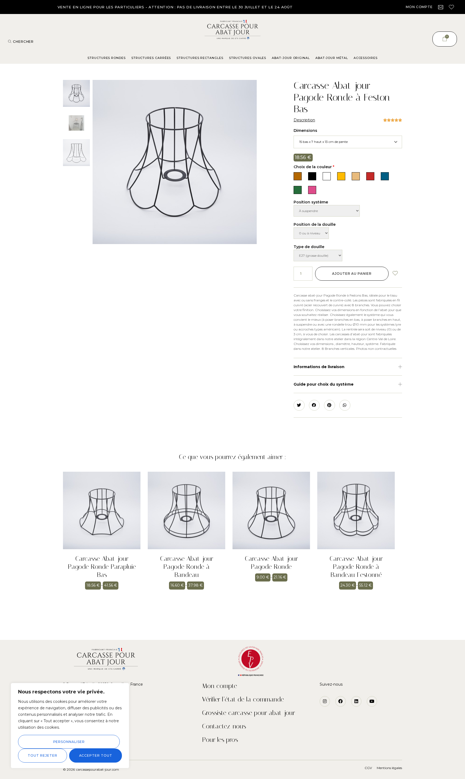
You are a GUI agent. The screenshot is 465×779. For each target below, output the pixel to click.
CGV (368, 768)
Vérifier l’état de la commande (243, 699)
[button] (419, 7)
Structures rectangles (200, 58)
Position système (311, 202)
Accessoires (366, 58)
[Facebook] (340, 701)
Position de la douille (315, 224)
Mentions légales (389, 768)
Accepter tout (95, 755)
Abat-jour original (291, 58)
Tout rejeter (42, 755)
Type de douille (309, 246)
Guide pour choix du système (324, 384)
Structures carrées (151, 58)
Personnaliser (69, 742)
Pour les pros (220, 739)
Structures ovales (247, 58)
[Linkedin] (356, 701)
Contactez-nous (224, 726)
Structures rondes (106, 58)
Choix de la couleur (314, 166)
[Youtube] (372, 701)
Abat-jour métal (331, 58)
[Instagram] (325, 701)
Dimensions (305, 130)
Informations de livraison (319, 366)
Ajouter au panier (352, 274)
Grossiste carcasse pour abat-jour (248, 713)
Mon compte (219, 686)
